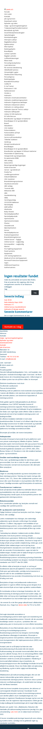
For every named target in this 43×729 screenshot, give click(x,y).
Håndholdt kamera (11, 70)
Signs (6, 263)
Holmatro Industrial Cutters (14, 105)
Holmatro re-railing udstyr (14, 107)
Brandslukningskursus (12, 237)
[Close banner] (28, 728)
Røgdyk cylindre (10, 56)
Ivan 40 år (8, 300)
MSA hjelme (8, 47)
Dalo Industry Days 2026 (13, 302)
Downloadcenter (6, 343)
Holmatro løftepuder (12, 112)
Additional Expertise (11, 265)
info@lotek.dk (11, 359)
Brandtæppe (8, 146)
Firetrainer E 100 (10, 88)
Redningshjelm (9, 49)
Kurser (6, 230)
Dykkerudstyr (9, 44)
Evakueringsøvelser (11, 235)
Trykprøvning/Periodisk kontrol (15, 28)
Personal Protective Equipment (15, 260)
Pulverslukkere (9, 130)
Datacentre (8, 163)
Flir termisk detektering (13, 67)
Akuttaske (8, 209)
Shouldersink (9, 225)
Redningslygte (9, 79)
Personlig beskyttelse (12, 63)
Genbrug (7, 142)
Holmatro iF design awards (14, 309)
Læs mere (14, 712)
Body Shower (9, 212)
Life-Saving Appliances (12, 256)
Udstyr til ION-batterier (13, 114)
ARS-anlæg (8, 160)
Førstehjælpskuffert (11, 214)
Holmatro (7, 95)
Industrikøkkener (10, 177)
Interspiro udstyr (10, 40)
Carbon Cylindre (10, 54)
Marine (6, 246)
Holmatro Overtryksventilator (15, 98)
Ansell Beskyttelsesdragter (14, 33)
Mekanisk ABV (9, 191)
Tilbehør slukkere (10, 139)
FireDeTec (8, 172)
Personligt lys (9, 77)
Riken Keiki (8, 60)
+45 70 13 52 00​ (13, 357)
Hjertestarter (9, 218)
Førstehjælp (8, 205)
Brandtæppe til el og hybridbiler (16, 121)
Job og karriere (9, 19)
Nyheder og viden (10, 23)
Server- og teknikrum (12, 170)
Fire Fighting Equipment (13, 249)
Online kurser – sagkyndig (14, 242)
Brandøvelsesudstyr (11, 81)
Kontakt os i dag (12, 326)
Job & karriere (5, 347)
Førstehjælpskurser (11, 232)
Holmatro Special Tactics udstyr (16, 109)
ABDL (6, 198)
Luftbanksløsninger (11, 58)
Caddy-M (7, 84)
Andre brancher (10, 167)
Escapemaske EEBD (11, 158)
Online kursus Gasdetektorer (15, 307)
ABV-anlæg (8, 186)
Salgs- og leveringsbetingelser (15, 26)
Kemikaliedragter (10, 37)
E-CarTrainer (9, 86)
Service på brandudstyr (13, 137)
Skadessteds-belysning (13, 74)
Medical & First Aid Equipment (15, 258)
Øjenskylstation (10, 228)
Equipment (8, 253)
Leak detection (9, 65)
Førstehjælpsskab (10, 216)
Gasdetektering (10, 195)
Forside (7, 12)
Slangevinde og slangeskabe (15, 156)
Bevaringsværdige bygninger (15, 165)
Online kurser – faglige (12, 239)
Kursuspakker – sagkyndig (14, 244)
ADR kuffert (8, 207)
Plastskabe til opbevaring (13, 153)
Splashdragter (9, 35)
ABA (5, 193)
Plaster (7, 223)
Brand (6, 123)
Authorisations (9, 267)
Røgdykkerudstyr (10, 42)
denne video (23, 605)
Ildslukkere (8, 126)
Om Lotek (8, 14)
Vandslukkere (9, 135)
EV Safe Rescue (10, 116)
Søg (5, 289)
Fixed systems (9, 251)
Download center (10, 21)
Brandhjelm (8, 51)
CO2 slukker (8, 128)
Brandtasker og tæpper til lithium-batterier (20, 151)
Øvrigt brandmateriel (12, 144)
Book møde (23, 728)
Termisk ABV (9, 188)
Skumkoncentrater (11, 184)
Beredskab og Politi (11, 30)
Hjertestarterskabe (11, 221)
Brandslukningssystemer (13, 181)
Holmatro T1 (9, 304)
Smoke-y (7, 93)
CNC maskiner (9, 179)
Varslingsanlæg (10, 200)
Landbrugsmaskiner (11, 174)
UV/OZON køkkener (11, 202)
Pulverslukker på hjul (12, 133)
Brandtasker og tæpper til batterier (17, 119)
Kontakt (7, 16)
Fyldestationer (9, 91)
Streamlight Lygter (11, 72)
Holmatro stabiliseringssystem (15, 100)
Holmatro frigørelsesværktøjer (15, 102)
